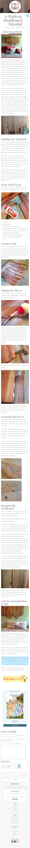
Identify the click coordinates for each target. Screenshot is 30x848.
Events (15, 833)
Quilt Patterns (15, 807)
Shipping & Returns (15, 820)
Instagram (15, 662)
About (15, 828)
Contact (15, 816)
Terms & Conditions (15, 822)
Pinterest (24, 660)
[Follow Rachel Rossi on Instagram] (18, 841)
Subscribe (15, 799)
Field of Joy (15, 721)
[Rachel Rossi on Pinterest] (12, 841)
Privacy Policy (15, 823)
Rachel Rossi (11, 846)
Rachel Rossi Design (15, 7)
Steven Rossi (20, 846)
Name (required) (21, 735)
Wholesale (15, 812)
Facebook (5, 662)
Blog (15, 830)
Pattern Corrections (15, 818)
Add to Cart (15, 725)
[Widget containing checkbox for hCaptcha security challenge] (11, 766)
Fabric (15, 810)
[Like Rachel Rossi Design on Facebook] (15, 841)
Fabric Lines (15, 831)
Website (19, 743)
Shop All (15, 805)
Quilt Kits (15, 808)
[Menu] (27, 15)
